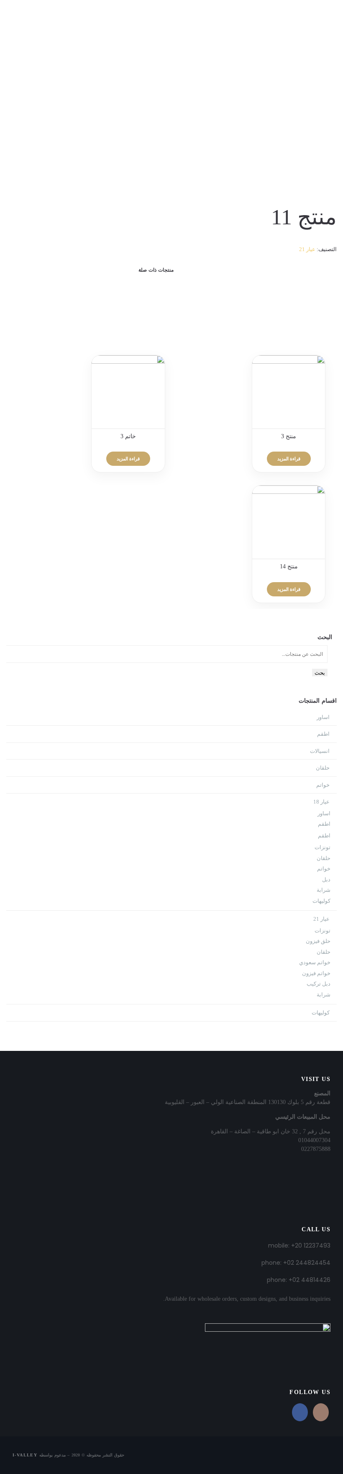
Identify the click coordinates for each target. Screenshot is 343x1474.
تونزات (322, 847)
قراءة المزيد (288, 458)
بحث (320, 672)
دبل (326, 879)
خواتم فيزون (316, 973)
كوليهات (321, 901)
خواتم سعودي (314, 962)
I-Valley (25, 1455)
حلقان (323, 768)
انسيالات (320, 751)
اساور (323, 717)
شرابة (323, 890)
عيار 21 (307, 249)
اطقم (323, 734)
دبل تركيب (318, 984)
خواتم (323, 785)
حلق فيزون (318, 941)
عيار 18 (321, 802)
